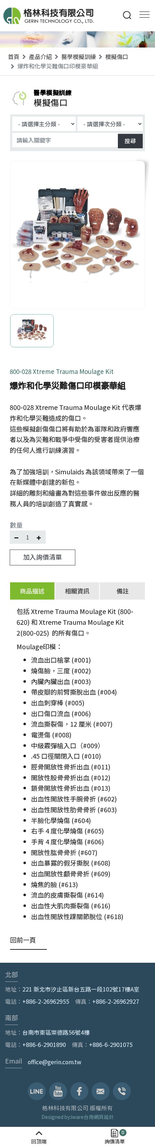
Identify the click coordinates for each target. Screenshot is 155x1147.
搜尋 (130, 140)
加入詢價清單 (42, 556)
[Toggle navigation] (142, 14)
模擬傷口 (116, 56)
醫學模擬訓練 (78, 56)
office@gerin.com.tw (54, 1062)
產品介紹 (40, 56)
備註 (122, 590)
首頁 (13, 56)
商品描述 (32, 590)
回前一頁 (23, 939)
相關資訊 (77, 590)
